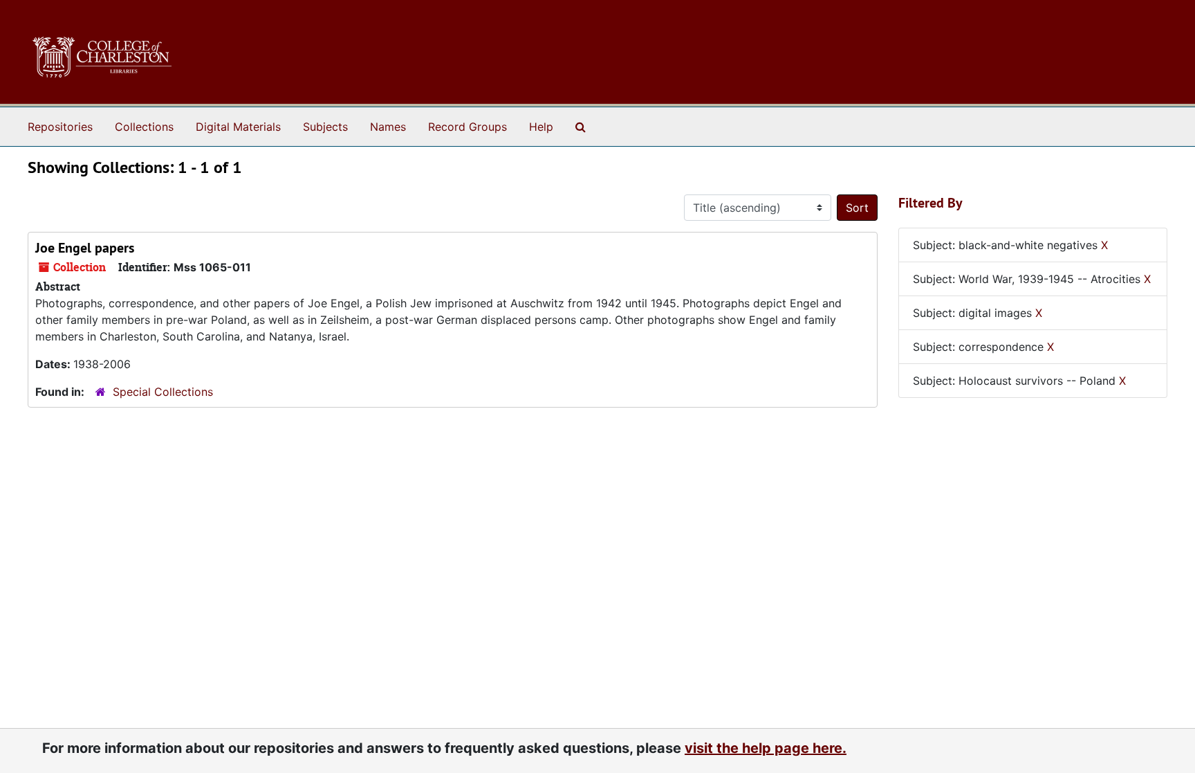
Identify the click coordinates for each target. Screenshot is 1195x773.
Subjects (325, 127)
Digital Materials (238, 127)
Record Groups (467, 127)
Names (388, 127)
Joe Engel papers (84, 248)
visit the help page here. (765, 748)
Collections (144, 127)
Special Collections (163, 392)
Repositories (60, 127)
